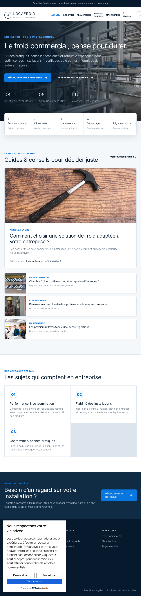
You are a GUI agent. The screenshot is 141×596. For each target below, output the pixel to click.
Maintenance (113, 15)
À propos (127, 14)
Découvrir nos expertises (28, 77)
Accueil (55, 15)
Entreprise (68, 15)
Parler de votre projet (75, 77)
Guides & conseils (99, 14)
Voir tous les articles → (123, 156)
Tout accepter (34, 581)
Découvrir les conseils (119, 495)
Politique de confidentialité (121, 590)
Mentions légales (93, 590)
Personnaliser (20, 575)
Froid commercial (111, 536)
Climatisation (109, 541)
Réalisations (84, 15)
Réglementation (110, 546)
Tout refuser (49, 575)
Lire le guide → (53, 260)
